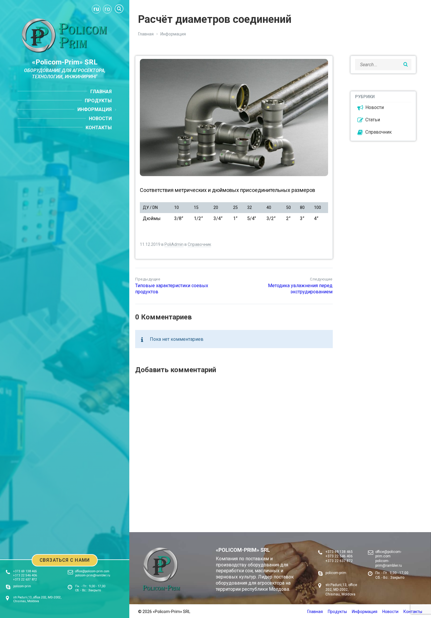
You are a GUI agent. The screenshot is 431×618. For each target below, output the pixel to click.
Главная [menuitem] (101, 91)
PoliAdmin (174, 244)
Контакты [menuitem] (99, 127)
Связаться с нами (65, 560)
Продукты (337, 611)
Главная (146, 34)
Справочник (199, 244)
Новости (374, 107)
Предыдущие (147, 279)
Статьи (372, 119)
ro (107, 8)
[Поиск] (119, 8)
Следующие (321, 279)
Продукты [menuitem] (98, 100)
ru (96, 8)
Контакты (412, 611)
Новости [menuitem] (100, 118)
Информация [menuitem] (94, 109)
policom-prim (22, 586)
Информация (173, 34)
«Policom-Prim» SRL (65, 62)
